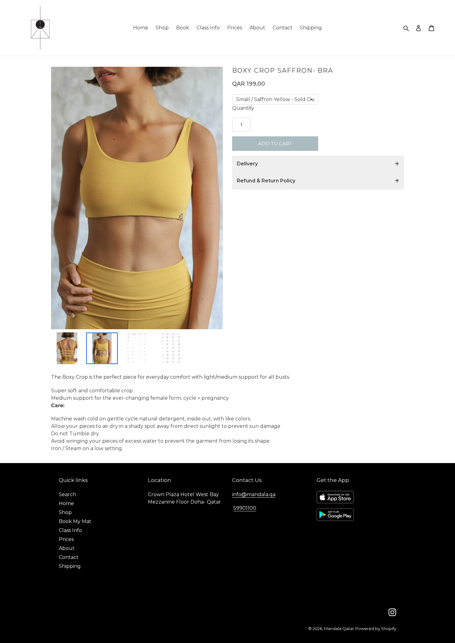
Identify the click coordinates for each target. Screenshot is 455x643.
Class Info (70, 530)
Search (67, 494)
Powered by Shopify (375, 628)
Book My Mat (75, 521)
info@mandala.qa (253, 494)
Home (66, 503)
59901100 (244, 508)
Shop (65, 512)
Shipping (70, 566)
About (67, 548)
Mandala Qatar (339, 628)
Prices (66, 539)
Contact (69, 557)
